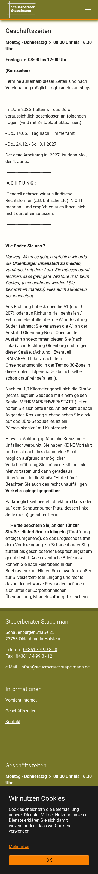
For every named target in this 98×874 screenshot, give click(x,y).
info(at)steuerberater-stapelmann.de (55, 667)
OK (49, 860)
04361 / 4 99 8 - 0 (40, 649)
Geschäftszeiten (20, 710)
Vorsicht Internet (21, 700)
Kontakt (12, 721)
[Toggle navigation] (88, 9)
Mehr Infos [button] (19, 846)
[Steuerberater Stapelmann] (21, 9)
